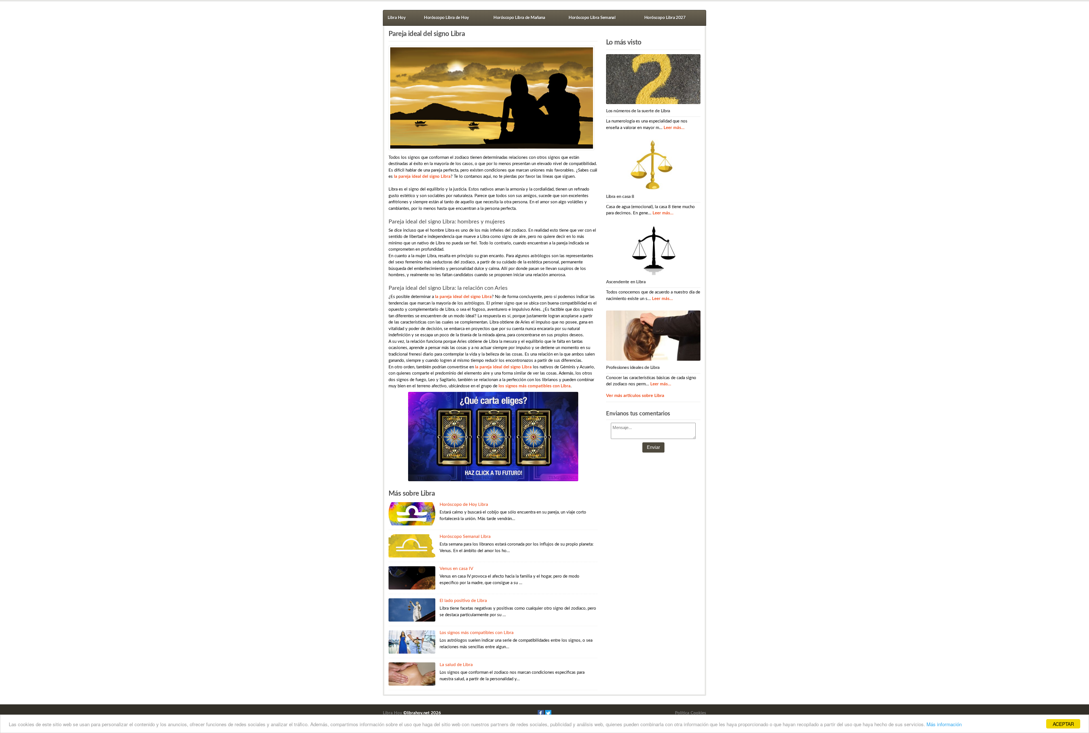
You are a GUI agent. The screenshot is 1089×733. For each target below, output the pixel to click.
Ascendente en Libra (625, 282)
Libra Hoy (397, 18)
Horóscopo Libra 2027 (665, 18)
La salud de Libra (456, 664)
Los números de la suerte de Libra (638, 111)
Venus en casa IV (456, 568)
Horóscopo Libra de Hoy (446, 18)
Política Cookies (690, 713)
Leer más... (674, 128)
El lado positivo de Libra (463, 600)
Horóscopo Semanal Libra (465, 536)
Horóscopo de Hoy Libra (464, 504)
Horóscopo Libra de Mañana (519, 18)
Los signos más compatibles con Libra (477, 632)
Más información (944, 724)
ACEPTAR (1063, 723)
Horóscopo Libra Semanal (592, 18)
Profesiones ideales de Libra (633, 367)
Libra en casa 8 (620, 196)
